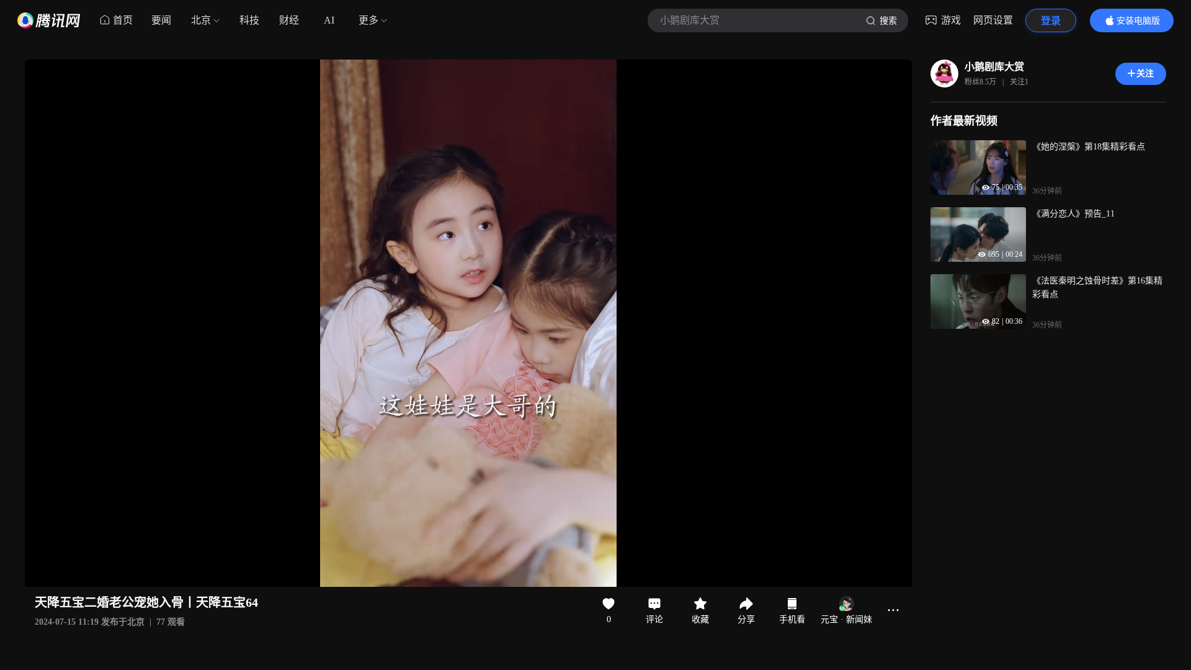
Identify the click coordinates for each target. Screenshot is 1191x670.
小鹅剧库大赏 (994, 66)
